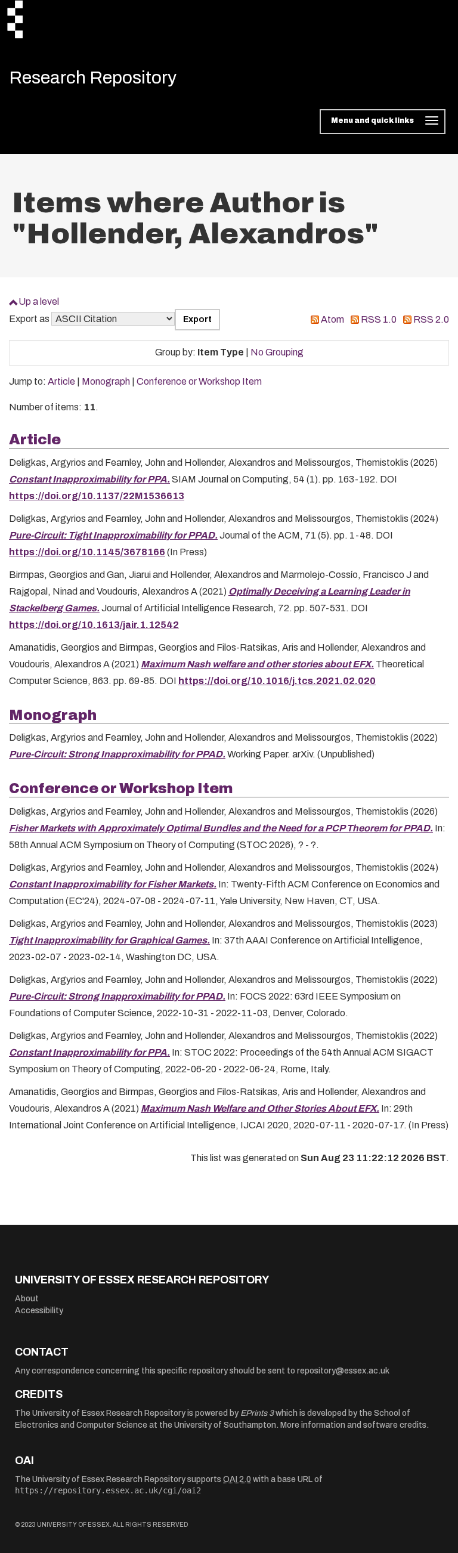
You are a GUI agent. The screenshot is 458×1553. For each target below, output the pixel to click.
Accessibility (39, 1310)
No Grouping (277, 352)
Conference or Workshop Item (199, 381)
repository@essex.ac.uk (343, 1370)
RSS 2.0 (431, 319)
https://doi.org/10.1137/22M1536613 (96, 496)
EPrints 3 (257, 1413)
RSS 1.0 (379, 319)
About (27, 1298)
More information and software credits (353, 1425)
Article (61, 381)
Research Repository (93, 77)
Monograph (106, 381)
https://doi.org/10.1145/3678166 (87, 552)
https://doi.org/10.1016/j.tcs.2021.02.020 (277, 681)
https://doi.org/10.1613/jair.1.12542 (94, 625)
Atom (332, 319)
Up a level (38, 301)
